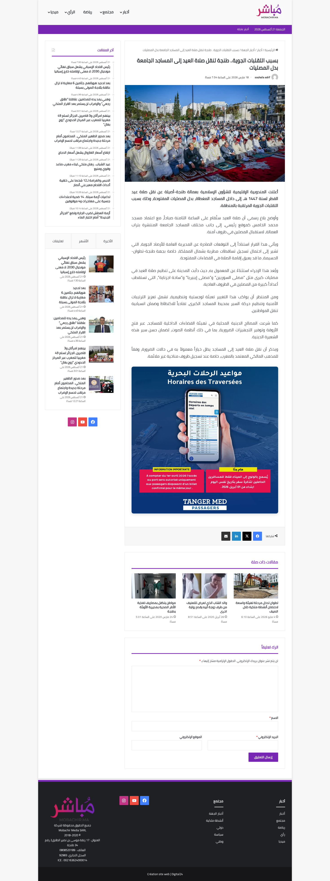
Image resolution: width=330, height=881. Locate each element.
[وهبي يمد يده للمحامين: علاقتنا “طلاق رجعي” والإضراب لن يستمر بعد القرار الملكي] (101, 324)
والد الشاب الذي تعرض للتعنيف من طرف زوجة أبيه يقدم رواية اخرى (207, 607)
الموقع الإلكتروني (191, 737)
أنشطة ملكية (214, 820)
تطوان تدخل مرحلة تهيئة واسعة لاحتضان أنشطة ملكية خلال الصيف (257, 607)
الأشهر (83, 241)
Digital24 (177, 874)
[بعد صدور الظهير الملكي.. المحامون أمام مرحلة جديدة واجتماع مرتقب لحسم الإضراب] (101, 384)
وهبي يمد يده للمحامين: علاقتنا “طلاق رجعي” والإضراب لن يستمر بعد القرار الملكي (69, 325)
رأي (282, 834)
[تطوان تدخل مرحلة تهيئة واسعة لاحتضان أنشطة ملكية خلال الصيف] (256, 586)
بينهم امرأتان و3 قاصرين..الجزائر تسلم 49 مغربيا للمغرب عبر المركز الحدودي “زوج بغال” (69, 355)
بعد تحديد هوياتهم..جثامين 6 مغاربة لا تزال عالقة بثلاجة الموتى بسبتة (72, 295)
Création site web (158, 874)
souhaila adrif (262, 77)
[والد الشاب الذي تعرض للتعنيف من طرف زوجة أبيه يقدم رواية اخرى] (205, 586)
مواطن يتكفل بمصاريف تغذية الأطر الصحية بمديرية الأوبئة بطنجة (156, 607)
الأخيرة (108, 241)
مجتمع (108, 12)
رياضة (88, 12)
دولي (220, 827)
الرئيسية (270, 50)
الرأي (71, 12)
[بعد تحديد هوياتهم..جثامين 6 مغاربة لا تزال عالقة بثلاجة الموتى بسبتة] (101, 294)
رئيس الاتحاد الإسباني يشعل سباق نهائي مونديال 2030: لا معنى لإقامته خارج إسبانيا (70, 265)
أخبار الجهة (248, 50)
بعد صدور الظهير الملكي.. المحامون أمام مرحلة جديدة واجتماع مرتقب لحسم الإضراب (70, 385)
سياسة (218, 834)
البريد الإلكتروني (267, 737)
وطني (219, 841)
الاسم (273, 717)
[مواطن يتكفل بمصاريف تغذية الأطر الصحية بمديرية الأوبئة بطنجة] (154, 586)
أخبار (126, 12)
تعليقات (58, 241)
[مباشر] (270, 11)
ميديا (54, 12)
